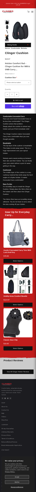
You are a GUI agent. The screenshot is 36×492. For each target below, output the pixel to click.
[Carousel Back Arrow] (7, 23)
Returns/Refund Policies (9, 442)
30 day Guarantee (8, 428)
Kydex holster (15, 177)
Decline (17, 482)
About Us (5, 406)
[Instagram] (5, 398)
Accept (17, 477)
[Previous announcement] (4, 4)
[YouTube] (8, 398)
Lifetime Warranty (8, 432)
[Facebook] (3, 398)
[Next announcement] (32, 4)
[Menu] (32, 11)
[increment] (16, 94)
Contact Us (5, 410)
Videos (4, 416)
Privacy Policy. (10, 472)
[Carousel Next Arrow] (7, 38)
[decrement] (7, 94)
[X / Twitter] (10, 398)
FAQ (3, 413)
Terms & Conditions (8, 438)
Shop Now (5, 420)
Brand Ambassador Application (12, 445)
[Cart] (28, 11)
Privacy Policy (6, 435)
